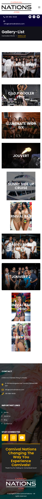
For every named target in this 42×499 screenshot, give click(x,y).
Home (6, 412)
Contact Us (8, 424)
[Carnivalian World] (16, 7)
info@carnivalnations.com (14, 24)
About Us (7, 416)
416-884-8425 (11, 17)
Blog (5, 420)
